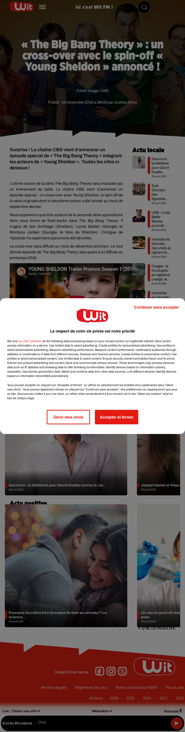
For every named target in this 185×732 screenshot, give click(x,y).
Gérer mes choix (68, 417)
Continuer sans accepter (156, 307)
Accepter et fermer (116, 417)
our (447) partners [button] (30, 341)
